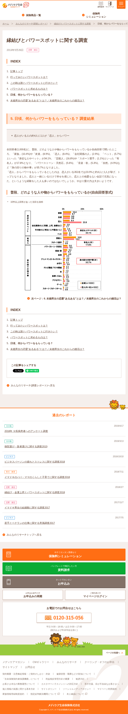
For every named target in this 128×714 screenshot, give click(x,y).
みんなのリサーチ (67, 662)
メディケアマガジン (13, 662)
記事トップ (16, 71)
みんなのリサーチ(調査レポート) (31, 23)
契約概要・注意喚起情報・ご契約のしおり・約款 (26, 674)
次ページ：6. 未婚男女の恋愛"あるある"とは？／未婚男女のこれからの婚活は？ (76, 298)
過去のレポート (64, 415)
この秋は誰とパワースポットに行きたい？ (34, 83)
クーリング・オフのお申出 (99, 662)
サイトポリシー (48, 689)
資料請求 (101, 7)
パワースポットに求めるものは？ (29, 88)
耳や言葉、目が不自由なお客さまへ (101, 684)
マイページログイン (95, 595)
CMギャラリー (41, 662)
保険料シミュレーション (96, 15)
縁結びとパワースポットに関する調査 (72, 23)
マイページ (110, 7)
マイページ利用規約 (107, 689)
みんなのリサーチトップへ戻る (24, 534)
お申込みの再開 (33, 595)
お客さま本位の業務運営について (18, 684)
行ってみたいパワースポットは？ (29, 77)
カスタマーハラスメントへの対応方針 (59, 684)
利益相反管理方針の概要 (58, 679)
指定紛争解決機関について (43, 694)
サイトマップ (10, 667)
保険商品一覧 (33, 15)
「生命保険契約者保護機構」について (20, 679)
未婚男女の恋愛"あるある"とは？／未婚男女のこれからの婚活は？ (47, 100)
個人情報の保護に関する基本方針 (18, 689)
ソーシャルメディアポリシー (77, 689)
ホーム (5, 23)
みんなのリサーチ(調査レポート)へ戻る (33, 385)
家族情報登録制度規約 (13, 694)
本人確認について (75, 694)
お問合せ (30, 667)
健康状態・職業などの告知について (73, 674)
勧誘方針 (80, 679)
